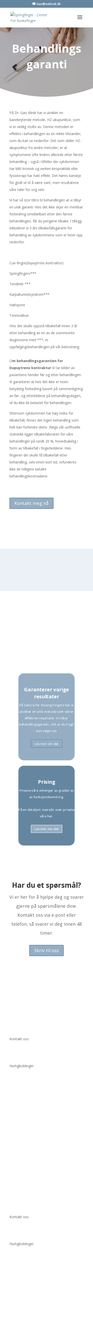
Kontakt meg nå (31, 503)
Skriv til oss (46, 950)
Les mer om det (46, 743)
